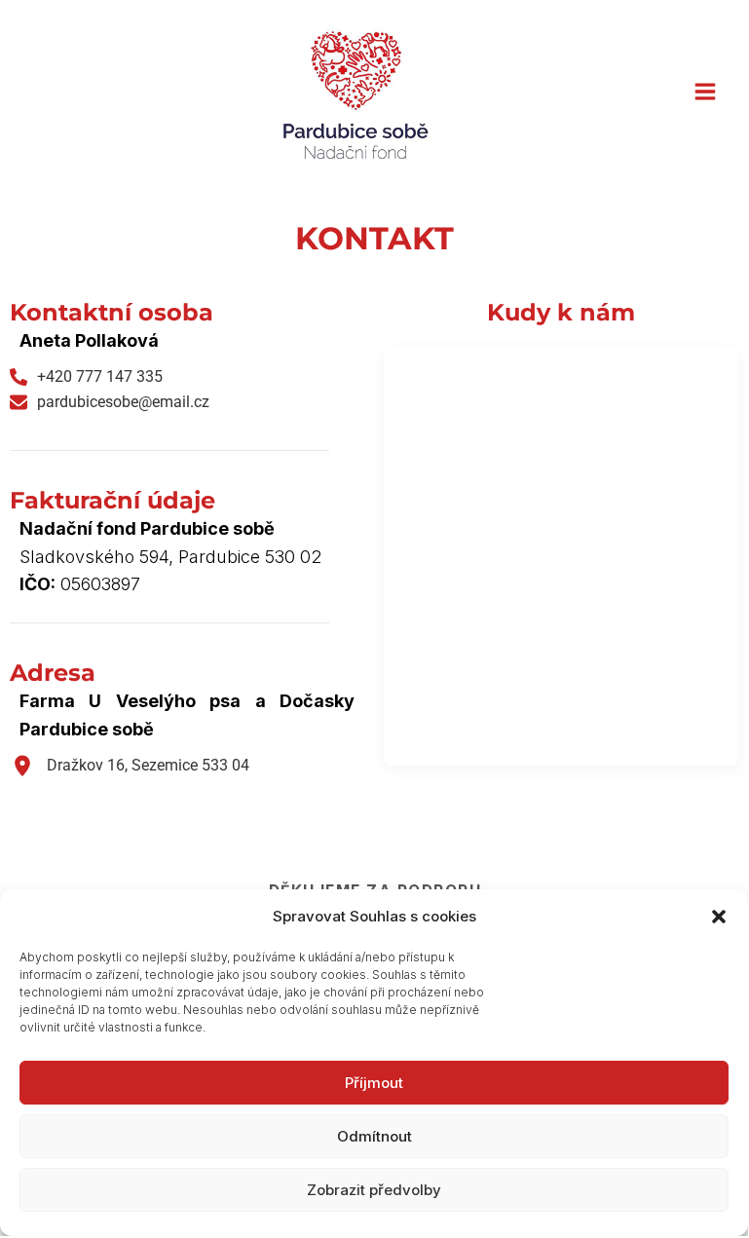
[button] (719, 916)
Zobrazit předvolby (374, 1190)
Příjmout (374, 1082)
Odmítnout (374, 1136)
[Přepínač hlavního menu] (705, 92)
